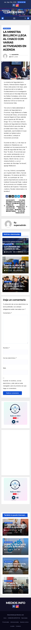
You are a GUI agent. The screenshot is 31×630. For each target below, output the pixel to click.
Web (4, 368)
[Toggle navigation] (14, 18)
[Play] (13, 422)
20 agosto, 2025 (11, 549)
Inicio (5, 618)
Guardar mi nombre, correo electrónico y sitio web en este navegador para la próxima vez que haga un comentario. (14, 384)
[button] (25, 18)
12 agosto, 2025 (11, 588)
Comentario (7, 313)
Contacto (18, 626)
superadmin (15, 54)
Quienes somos (24, 622)
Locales (12, 626)
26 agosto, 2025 (11, 530)
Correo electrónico (10, 358)
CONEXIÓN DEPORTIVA (14, 618)
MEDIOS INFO (15, 12)
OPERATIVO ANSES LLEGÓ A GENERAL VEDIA (14, 527)
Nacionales (24, 618)
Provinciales (7, 28)
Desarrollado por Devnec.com (15, 614)
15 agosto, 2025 (11, 569)
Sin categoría (8, 522)
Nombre (6, 348)
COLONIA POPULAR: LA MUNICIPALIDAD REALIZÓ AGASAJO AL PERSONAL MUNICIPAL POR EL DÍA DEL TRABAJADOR (20, 206)
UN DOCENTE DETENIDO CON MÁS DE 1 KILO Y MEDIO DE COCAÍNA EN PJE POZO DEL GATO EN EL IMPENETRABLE (11, 205)
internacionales (14, 622)
